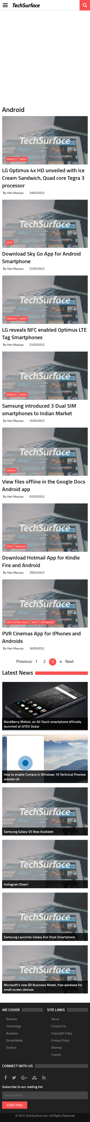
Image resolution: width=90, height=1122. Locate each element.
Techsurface (26, 5)
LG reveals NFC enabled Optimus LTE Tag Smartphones (44, 333)
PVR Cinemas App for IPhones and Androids (41, 637)
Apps (10, 242)
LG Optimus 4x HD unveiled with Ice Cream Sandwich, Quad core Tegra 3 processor (43, 177)
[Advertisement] (45, 56)
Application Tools (18, 622)
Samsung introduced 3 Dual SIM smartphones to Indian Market (39, 409)
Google (11, 470)
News (23, 159)
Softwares (47, 622)
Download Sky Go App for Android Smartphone (41, 257)
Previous (24, 661)
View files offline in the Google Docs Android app (43, 485)
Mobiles (12, 159)
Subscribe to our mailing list (22, 1086)
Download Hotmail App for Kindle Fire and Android (41, 561)
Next (69, 661)
